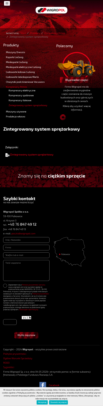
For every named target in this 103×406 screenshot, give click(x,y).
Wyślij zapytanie (26, 335)
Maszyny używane (16, 111)
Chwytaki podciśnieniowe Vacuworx (25, 81)
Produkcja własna (15, 116)
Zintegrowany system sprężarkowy (28, 105)
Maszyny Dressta (15, 52)
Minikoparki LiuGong (16, 62)
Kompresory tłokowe (20, 100)
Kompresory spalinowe (21, 95)
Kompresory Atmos (16, 86)
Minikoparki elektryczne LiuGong (23, 67)
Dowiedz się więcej (58, 402)
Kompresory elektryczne (22, 90)
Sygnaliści (8, 367)
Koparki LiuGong (14, 57)
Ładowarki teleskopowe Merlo (22, 77)
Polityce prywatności (40, 294)
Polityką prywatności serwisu (33, 285)
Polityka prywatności (14, 353)
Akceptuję (42, 402)
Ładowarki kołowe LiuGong (20, 72)
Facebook (54, 385)
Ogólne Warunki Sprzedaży (17, 358)
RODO (6, 362)
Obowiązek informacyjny (28, 310)
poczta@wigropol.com (23, 233)
